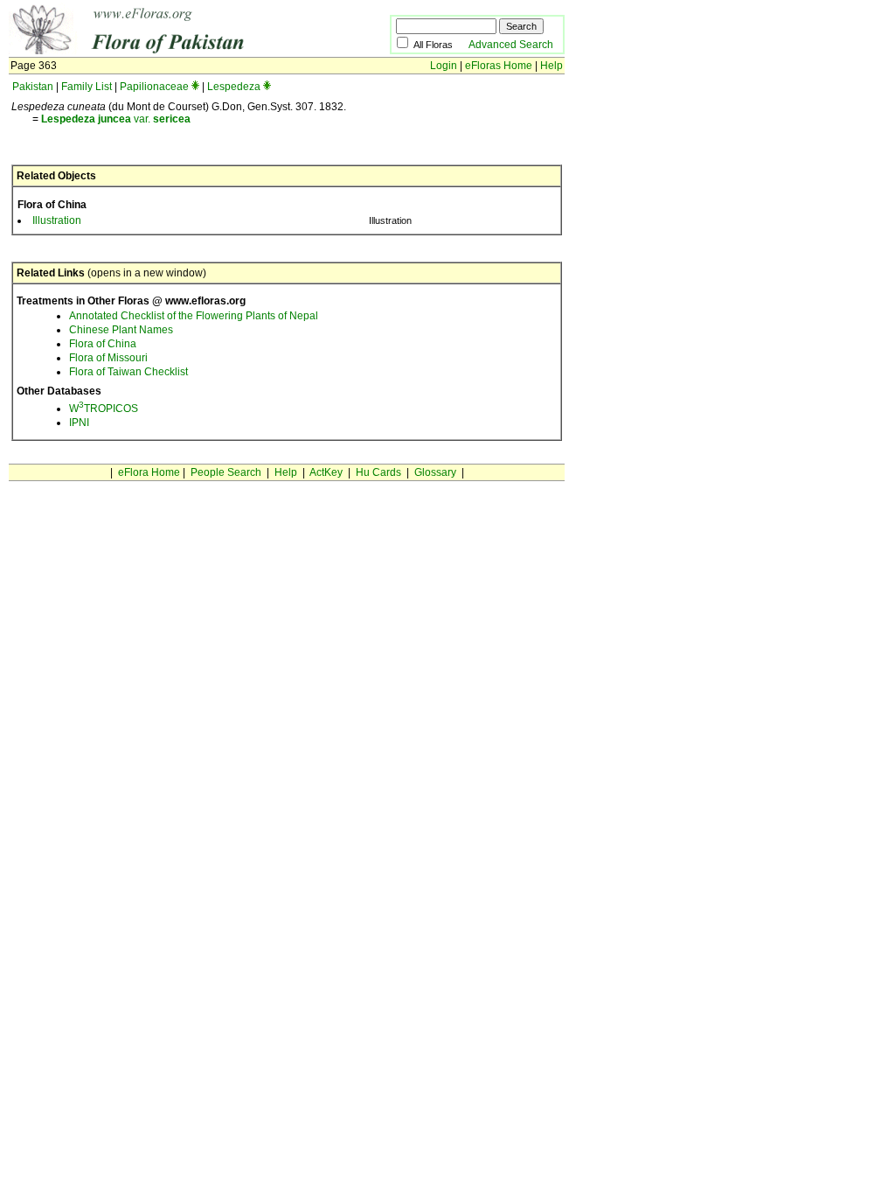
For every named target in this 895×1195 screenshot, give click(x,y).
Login (443, 65)
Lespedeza (233, 86)
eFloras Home (498, 65)
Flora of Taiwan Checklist (128, 372)
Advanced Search (510, 44)
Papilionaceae (154, 86)
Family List (86, 86)
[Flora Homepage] (172, 51)
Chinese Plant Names (121, 330)
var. (116, 119)
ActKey (326, 472)
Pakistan (32, 86)
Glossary (435, 472)
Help (551, 65)
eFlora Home (149, 472)
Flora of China (102, 344)
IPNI (79, 422)
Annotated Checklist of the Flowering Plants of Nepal (193, 316)
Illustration (56, 220)
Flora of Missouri (108, 358)
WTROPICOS (103, 408)
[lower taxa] (195, 86)
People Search (226, 472)
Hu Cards (378, 472)
